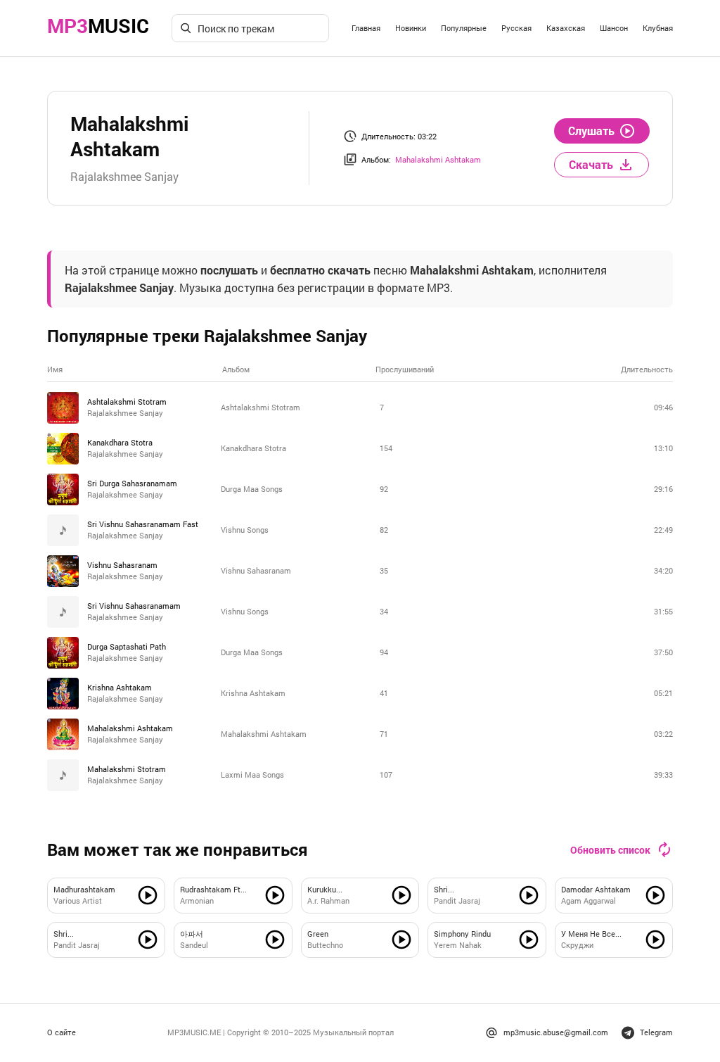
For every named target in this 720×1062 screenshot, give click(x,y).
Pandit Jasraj (457, 900)
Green (317, 933)
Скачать (591, 164)
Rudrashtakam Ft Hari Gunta (210, 890)
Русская (516, 28)
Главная (366, 28)
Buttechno (325, 945)
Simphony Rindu (462, 933)
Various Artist (77, 900)
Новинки (410, 28)
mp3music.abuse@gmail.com (555, 1032)
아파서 (191, 933)
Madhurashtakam (84, 889)
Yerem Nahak (458, 945)
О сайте (61, 1032)
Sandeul (194, 945)
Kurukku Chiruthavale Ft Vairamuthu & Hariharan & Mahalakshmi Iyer (339, 890)
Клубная (658, 28)
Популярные (464, 28)
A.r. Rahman (328, 900)
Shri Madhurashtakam (85, 934)
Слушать (591, 130)
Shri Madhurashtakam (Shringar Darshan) (467, 890)
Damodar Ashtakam (596, 889)
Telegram (656, 1032)
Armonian (197, 900)
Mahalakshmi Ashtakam (438, 159)
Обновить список (610, 849)
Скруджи (577, 945)
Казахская (565, 28)
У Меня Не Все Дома (588, 934)
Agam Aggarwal (588, 900)
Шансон (614, 28)
